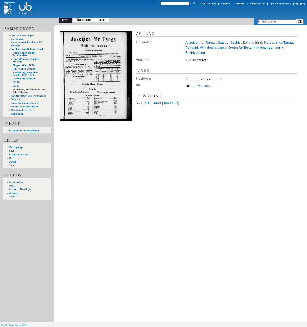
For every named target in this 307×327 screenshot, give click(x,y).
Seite (102, 20)
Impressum (258, 3)
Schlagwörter (16, 182)
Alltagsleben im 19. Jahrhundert (24, 54)
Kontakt (240, 3)
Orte (11, 185)
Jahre (12, 196)
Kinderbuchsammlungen (25, 103)
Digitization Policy (279, 3)
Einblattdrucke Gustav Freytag (26, 60)
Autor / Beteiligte (18, 154)
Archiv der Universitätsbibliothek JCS (26, 40)
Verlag (12, 161)
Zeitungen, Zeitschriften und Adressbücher (29, 90)
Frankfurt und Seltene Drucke (28, 49)
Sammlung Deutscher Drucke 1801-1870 (25, 73)
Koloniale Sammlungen (24, 106)
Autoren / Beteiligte (20, 189)
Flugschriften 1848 (24, 65)
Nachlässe (17, 113)
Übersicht (84, 20)
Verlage (13, 193)
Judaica (15, 99)
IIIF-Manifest (201, 86)
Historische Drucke (24, 68)
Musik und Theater (21, 110)
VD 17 (16, 86)
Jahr (11, 165)
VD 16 (16, 82)
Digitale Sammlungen (21, 35)
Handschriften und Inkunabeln (28, 95)
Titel (11, 151)
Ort (10, 158)
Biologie (15, 45)
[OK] (194, 3)
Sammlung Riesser (24, 78)
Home (226, 3)
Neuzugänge (16, 147)
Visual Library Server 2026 (14, 325)
